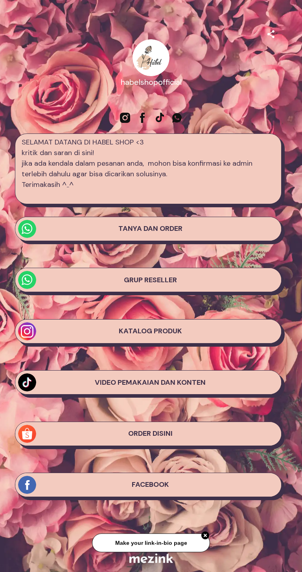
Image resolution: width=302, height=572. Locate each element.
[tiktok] (160, 118)
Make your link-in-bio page (151, 544)
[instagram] (125, 118)
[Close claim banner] (205, 537)
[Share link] (271, 33)
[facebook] (142, 118)
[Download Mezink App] (151, 558)
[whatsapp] (177, 118)
